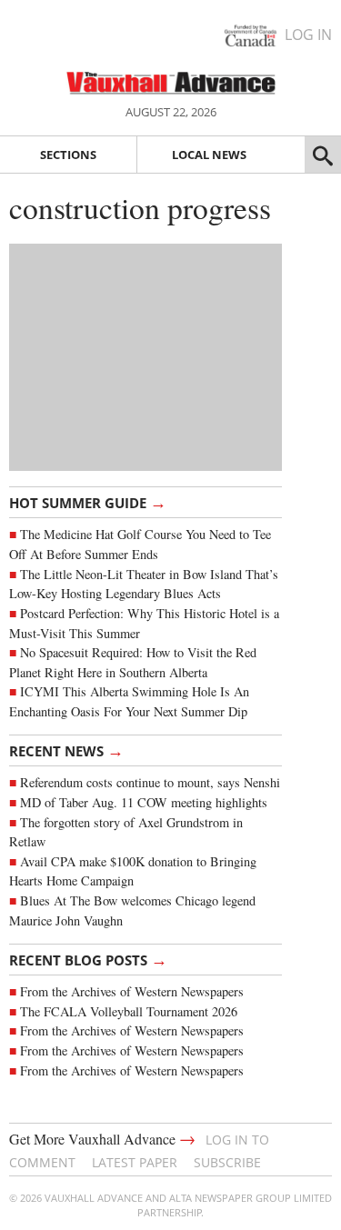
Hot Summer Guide (87, 502)
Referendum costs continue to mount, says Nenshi (150, 782)
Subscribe (227, 1162)
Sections (68, 154)
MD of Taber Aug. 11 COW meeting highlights (146, 802)
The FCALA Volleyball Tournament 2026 (128, 1011)
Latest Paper (134, 1162)
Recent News (66, 750)
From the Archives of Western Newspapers (132, 991)
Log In (308, 35)
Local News (209, 154)
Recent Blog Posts (88, 959)
